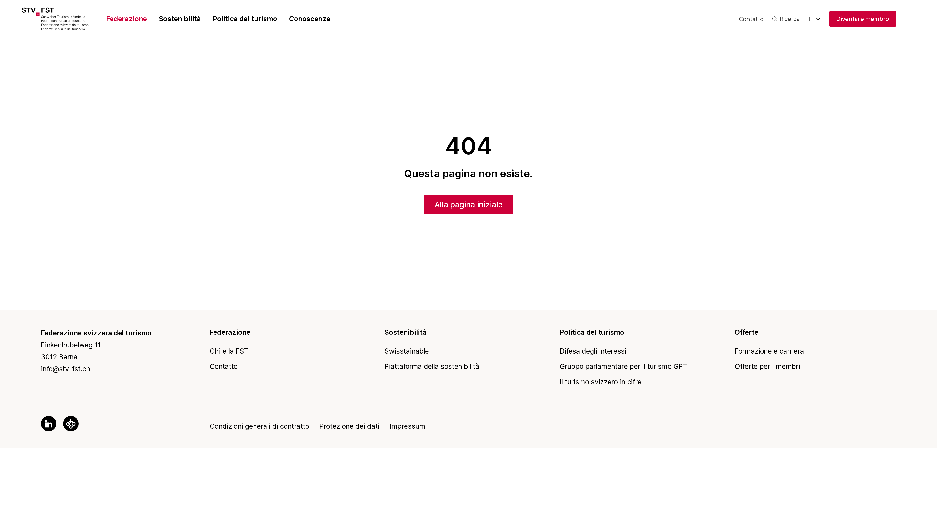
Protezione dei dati (349, 426)
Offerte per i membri (767, 366)
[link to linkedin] (48, 423)
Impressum (407, 426)
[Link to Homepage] (65, 19)
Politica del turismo (245, 19)
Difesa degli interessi (593, 351)
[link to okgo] (71, 423)
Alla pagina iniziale (469, 204)
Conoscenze (309, 19)
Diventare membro (862, 18)
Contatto (751, 19)
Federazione (126, 19)
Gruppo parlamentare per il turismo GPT (623, 366)
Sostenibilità (180, 19)
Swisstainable (407, 351)
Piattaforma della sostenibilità (432, 366)
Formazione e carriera (769, 351)
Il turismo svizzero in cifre (601, 382)
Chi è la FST (229, 351)
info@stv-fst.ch (65, 369)
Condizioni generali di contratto (259, 426)
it (811, 18)
